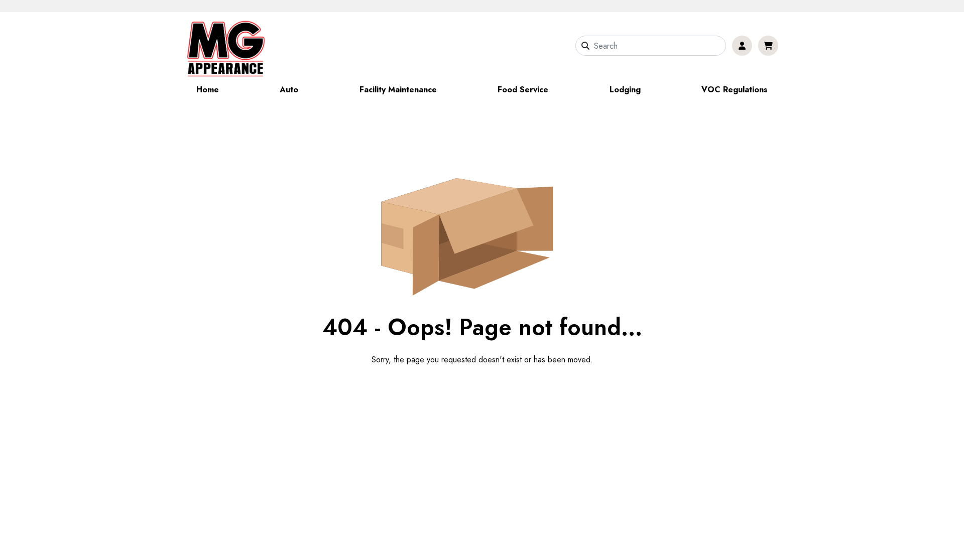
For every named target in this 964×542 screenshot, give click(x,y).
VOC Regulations (734, 89)
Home (207, 89)
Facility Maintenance (398, 89)
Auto (289, 89)
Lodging (625, 89)
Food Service (523, 89)
